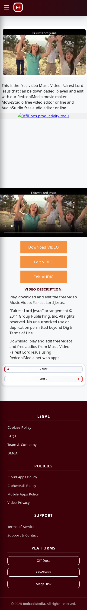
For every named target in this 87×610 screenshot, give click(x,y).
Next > (43, 379)
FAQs (11, 436)
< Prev (43, 369)
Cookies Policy (19, 427)
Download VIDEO (43, 247)
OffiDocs (43, 560)
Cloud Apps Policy (22, 477)
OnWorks (43, 572)
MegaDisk (44, 584)
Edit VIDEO (43, 262)
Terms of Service (21, 526)
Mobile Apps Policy (23, 494)
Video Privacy (18, 502)
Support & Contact (22, 535)
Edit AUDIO (44, 277)
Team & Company (22, 444)
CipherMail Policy (21, 485)
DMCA (12, 453)
